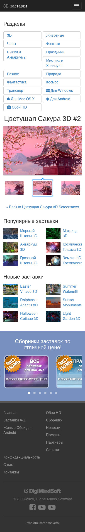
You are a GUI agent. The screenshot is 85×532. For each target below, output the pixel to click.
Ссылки (52, 449)
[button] (29, 393)
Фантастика (17, 82)
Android (17, 430)
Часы (11, 43)
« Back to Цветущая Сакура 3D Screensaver (42, 206)
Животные (55, 35)
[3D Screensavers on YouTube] (42, 508)
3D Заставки (15, 6)
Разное (13, 73)
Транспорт (16, 90)
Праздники (55, 51)
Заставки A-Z (14, 420)
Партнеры (54, 442)
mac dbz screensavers (43, 522)
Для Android (59, 98)
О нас (8, 464)
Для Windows (61, 90)
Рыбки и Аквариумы (16, 54)
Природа (53, 73)
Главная (10, 412)
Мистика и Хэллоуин (54, 63)
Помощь (53, 434)
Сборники (54, 420)
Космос (52, 82)
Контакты (11, 472)
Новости (53, 427)
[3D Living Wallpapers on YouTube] (52, 508)
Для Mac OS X (22, 98)
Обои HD (19, 107)
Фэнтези (53, 43)
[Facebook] (32, 508)
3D (9, 35)
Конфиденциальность (21, 457)
